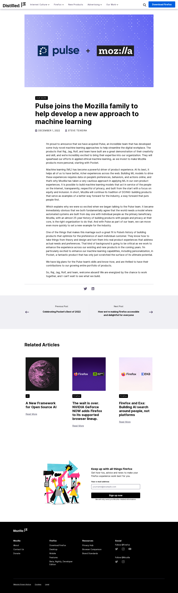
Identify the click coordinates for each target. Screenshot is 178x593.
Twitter (116, 549)
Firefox (58, 4)
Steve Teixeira (77, 130)
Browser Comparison (92, 549)
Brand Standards (90, 553)
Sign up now (116, 495)
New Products (75, 4)
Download (162, 4)
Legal (47, 584)
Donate (16, 553)
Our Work (111, 4)
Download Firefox (58, 545)
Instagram (123, 549)
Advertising (94, 4)
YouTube (129, 549)
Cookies (38, 584)
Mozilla (14, 5)
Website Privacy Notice (22, 584)
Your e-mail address (100, 482)
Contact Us (18, 549)
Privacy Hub (87, 545)
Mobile (53, 553)
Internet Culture (38, 4)
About (16, 545)
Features (54, 557)
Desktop (53, 549)
